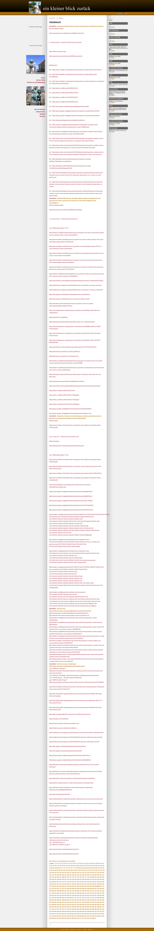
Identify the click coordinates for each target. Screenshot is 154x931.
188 (58, 879)
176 (83, 877)
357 (95, 895)
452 (58, 907)
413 (70, 902)
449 (50, 907)
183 (101, 877)
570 (78, 918)
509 (90, 911)
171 (70, 877)
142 (53, 875)
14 (71, 863)
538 (53, 916)
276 (58, 888)
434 (68, 904)
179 (90, 877)
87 (91, 868)
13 (69, 863)
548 (78, 916)
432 (63, 904)
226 (98, 881)
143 (55, 875)
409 (60, 902)
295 (50, 891)
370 (73, 897)
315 (100, 891)
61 (100, 865)
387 (60, 900)
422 (93, 902)
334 (93, 893)
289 (90, 888)
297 (55, 891)
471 (50, 909)
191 (65, 879)
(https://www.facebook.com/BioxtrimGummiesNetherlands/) (67, 666)
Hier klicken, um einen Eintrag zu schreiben (62, 861)
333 (90, 893)
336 (98, 893)
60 (98, 865)
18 (78, 863)
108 (79, 870)
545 (70, 916)
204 (98, 879)
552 (88, 916)
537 (50, 916)
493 (50, 911)
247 (95, 884)
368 (68, 897)
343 (60, 895)
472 (53, 909)
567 (70, 918)
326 (73, 893)
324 (68, 893)
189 (60, 879)
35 (53, 865)
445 (95, 904)
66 (53, 868)
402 (98, 900)
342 (58, 895)
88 (92, 868)
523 (70, 914)
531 (90, 914)
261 (75, 886)
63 (103, 865)
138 (98, 872)
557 (101, 916)
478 (68, 909)
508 (88, 911)
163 (50, 877)
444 (93, 904)
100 (59, 870)
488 (93, 909)
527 (80, 914)
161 (101, 875)
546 (73, 916)
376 (88, 897)
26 (93, 863)
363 (55, 897)
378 (93, 897)
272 (103, 886)
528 (83, 914)
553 (90, 916)
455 (65, 907)
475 (60, 909)
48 (76, 865)
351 (80, 895)
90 (96, 868)
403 (101, 900)
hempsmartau (61, 26)
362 (53, 897)
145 (60, 875)
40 (62, 865)
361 (50, 897)
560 (53, 918)
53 (85, 865)
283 (75, 888)
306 (78, 891)
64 (50, 868)
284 (78, 888)
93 (101, 868)
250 (103, 884)
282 (73, 888)
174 (78, 877)
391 (70, 900)
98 (55, 870)
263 (80, 886)
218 (78, 881)
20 (82, 863)
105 (72, 870)
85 (87, 868)
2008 (110, 61)
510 (93, 911)
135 (90, 872)
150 (73, 875)
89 (94, 868)
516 (53, 914)
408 (58, 902)
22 (85, 863)
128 (73, 872)
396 (83, 900)
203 (95, 879)
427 (50, 904)
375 (85, 897)
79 (76, 868)
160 (98, 875)
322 (63, 893)
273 (50, 888)
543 (65, 916)
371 (75, 897)
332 (88, 893)
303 (70, 891)
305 (75, 891)
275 (55, 888)
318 (53, 893)
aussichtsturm (113, 89)
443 (90, 904)
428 (53, 904)
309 (85, 891)
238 (73, 884)
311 (90, 891)
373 (80, 897)
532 (93, 914)
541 (60, 916)
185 (50, 879)
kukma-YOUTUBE (114, 37)
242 (83, 884)
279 (65, 888)
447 (101, 904)
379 (95, 897)
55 (89, 865)
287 (85, 888)
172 (73, 877)
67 (55, 868)
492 (103, 909)
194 (73, 879)
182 (98, 877)
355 (90, 895)
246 (93, 884)
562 (58, 918)
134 (88, 872)
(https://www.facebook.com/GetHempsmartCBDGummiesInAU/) (84, 26)
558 (103, 916)
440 (83, 904)
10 (64, 863)
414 (73, 902)
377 (90, 897)
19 (80, 863)
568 (73, 918)
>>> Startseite (59, 18)
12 (68, 863)
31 (101, 863)
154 (83, 875)
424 (98, 902)
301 (65, 891)
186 (53, 879)
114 (94, 870)
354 (88, 895)
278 (63, 888)
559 (50, 918)
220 (83, 881)
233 (60, 884)
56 (91, 865)
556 (98, 916)
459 (75, 907)
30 (100, 863)
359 (101, 895)
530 (88, 914)
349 (75, 895)
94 (103, 868)
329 (80, 893)
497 (60, 911)
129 (75, 872)
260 (73, 886)
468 (98, 907)
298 (58, 891)
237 (70, 884)
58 (94, 865)
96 (51, 870)
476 (63, 909)
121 (55, 872)
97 (53, 870)
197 (80, 879)
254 (58, 886)
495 (55, 911)
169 (65, 877)
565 (65, 918)
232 (58, 884)
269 (95, 886)
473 (55, 909)
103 (67, 870)
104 (69, 870)
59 (96, 865)
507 (85, 911)
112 (89, 870)
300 (63, 891)
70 (60, 868)
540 (58, 916)
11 (66, 863)
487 (90, 909)
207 (50, 881)
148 (68, 875)
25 (91, 863)
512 (98, 911)
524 (73, 914)
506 (83, 911)
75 (69, 868)
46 (73, 865)
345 (65, 895)
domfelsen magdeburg (116, 98)
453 (60, 907)
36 (55, 865)
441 (85, 904)
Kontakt (84, 929)
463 (85, 907)
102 (64, 870)
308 (83, 891)
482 (78, 909)
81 (80, 868)
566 (68, 918)
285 (80, 888)
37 (57, 865)
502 (73, 911)
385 (55, 900)
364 (58, 897)
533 (95, 914)
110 (84, 870)
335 (95, 893)
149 (70, 875)
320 (58, 893)
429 (55, 904)
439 (80, 904)
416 (78, 902)
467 (95, 907)
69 (59, 868)
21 (84, 863)
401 (95, 900)
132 (83, 872)
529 (85, 914)
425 (100, 902)
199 (85, 879)
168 (63, 877)
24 (89, 863)
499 (65, 911)
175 (80, 877)
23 (87, 863)
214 (68, 881)
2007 (110, 75)
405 (50, 902)
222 (88, 881)
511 (95, 911)
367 (65, 897)
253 (55, 886)
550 (83, 916)
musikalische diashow (116, 68)
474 (58, 909)
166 (58, 877)
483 (80, 909)
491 (101, 909)
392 (73, 900)
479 (70, 909)
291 (95, 888)
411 (65, 902)
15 (73, 863)
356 (93, 895)
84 (85, 868)
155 (85, 875)
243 (85, 884)
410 (63, 902)
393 (75, 900)
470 (103, 907)
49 (78, 865)
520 (63, 914)
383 (50, 900)
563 (60, 918)
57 (92, 865)
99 (57, 870)
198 (83, 879)
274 (53, 888)
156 (88, 875)
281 (70, 888)
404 (103, 900)
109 (82, 870)
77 (73, 868)
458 (73, 907)
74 (68, 868)
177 (85, 877)
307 (80, 891)
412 (68, 902)
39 (60, 865)
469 (101, 907)
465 (90, 907)
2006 (110, 82)
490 (98, 909)
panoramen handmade (116, 121)
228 (103, 881)
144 (58, 875)
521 (65, 914)
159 (95, 875)
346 (68, 895)
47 (75, 865)
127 (70, 872)
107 (77, 870)
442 (88, 904)
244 (88, 884)
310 (88, 891)
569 (75, 918)
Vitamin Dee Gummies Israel (65, 416)
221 (85, 881)
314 (98, 891)
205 (101, 879)
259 (70, 886)
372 (78, 897)
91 (98, 868)
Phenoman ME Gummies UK (65, 198)
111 (87, 870)
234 (63, 884)
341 (55, 895)
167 (60, 877)
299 (60, 891)
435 (70, 904)
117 (101, 870)
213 (65, 881)
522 (68, 914)
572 (83, 918)
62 (101, 865)
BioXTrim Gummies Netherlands (66, 664)
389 (65, 900)
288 (88, 888)
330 (83, 893)
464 (88, 907)
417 (80, 902)
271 (101, 886)
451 (55, 907)
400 (93, 900)
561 (55, 918)
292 (98, 888)
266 (88, 886)
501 (70, 911)
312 (93, 891)
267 (90, 886)
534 (98, 914)
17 (77, 863)
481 (75, 909)
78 (75, 868)
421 (90, 902)
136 (93, 872)
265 (85, 886)
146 (63, 875)
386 (58, 900)
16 (75, 863)
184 (103, 877)
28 (96, 863)
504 (78, 911)
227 (100, 881)
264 (83, 886)
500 (68, 911)
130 (78, 872)
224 (93, 881)
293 (101, 888)
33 (50, 865)
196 (78, 879)
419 (85, 902)
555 (95, 916)
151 (75, 875)
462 (83, 907)
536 (103, 914)
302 (68, 891)
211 (60, 881)
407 (55, 902)
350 (78, 895)
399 (90, 900)
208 (53, 881)
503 (75, 911)
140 (103, 872)
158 (93, 875)
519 (60, 914)
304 (73, 891)
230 (53, 884)
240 (78, 884)
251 (50, 886)
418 (83, 902)
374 (83, 897)
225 (95, 881)
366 (63, 897)
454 (63, 907)
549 (80, 916)
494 (53, 911)
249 (101, 884)
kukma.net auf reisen (115, 114)
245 (90, 884)
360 (103, 895)
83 (84, 868)
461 (80, 907)
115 (96, 870)
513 (100, 911)
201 (90, 879)
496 (58, 911)
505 (80, 911)
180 (93, 877)
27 (94, 863)
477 (65, 909)
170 (68, 877)
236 (68, 884)
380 (98, 897)
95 (50, 870)
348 (73, 895)
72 (64, 868)
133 (85, 872)
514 (103, 911)
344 (63, 895)
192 (68, 879)
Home (111, 20)
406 (53, 902)
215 (70, 881)
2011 (110, 23)
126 (68, 872)
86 (89, 868)
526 (78, 914)
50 (80, 865)
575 (90, 918)
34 (51, 865)
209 (55, 881)
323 (65, 893)
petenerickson (61, 608)
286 (83, 888)
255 (60, 886)
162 (103, 875)
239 (75, 884)
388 (63, 900)
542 (63, 916)
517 (55, 914)
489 (95, 909)
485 (85, 909)
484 (83, 909)
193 (70, 879)
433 (65, 904)
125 (65, 872)
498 (63, 911)
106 (74, 870)
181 (95, 877)
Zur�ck (51, 863)
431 (60, 904)
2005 (110, 105)
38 (59, 865)
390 (68, 900)
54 (87, 865)
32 (103, 863)
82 (82, 868)
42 (66, 865)
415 (75, 902)
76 (71, 868)
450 (53, 907)
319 (55, 893)
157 (90, 875)
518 (58, 914)
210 (58, 881)
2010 (110, 44)
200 (88, 879)
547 (75, 916)
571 (80, 918)
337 (101, 893)
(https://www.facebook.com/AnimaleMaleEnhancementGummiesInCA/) (70, 611)
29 (98, 863)
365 (60, 897)
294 (103, 888)
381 (101, 897)
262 (78, 886)
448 (103, 904)
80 (78, 868)
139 (100, 872)
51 (82, 865)
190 (63, 879)
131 (80, 872)
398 (88, 900)
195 (75, 879)
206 (103, 879)
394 (78, 900)
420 (88, 902)
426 (103, 902)
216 (73, 881)
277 (60, 888)
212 (63, 881)
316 (103, 891)
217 (75, 881)
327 (75, 893)
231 (55, 884)
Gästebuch (90, 929)
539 (55, 916)
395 (80, 900)
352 (83, 895)
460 (78, 907)
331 (85, 893)
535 (101, 914)
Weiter (94, 918)
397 (85, 900)
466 (93, 907)
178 (88, 877)
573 (85, 918)
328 (78, 893)
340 (53, 895)
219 (80, 881)
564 (63, 918)
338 (103, 893)
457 (70, 907)
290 (93, 888)
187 (55, 879)
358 (98, 895)
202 (93, 879)
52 (84, 865)
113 (91, 870)
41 (64, 865)
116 (99, 870)
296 (53, 891)
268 (93, 886)
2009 (110, 54)
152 (78, 875)
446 (98, 904)
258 (68, 886)
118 (103, 870)
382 (103, 897)
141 (50, 875)
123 (60, 872)
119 (50, 872)
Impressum (79, 929)
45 (71, 865)
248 (98, 884)
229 (50, 884)
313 (95, 891)
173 (75, 877)
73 (66, 868)
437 (75, 904)
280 (68, 888)
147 (65, 875)
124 (63, 872)
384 (53, 900)
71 (62, 868)
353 (85, 895)
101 (62, 870)
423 (95, 902)
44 (69, 865)
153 (80, 875)
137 (95, 872)
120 (53, 872)
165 (55, 877)
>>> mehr (112, 27)
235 (65, 884)
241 (80, 884)
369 (70, 897)
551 (85, 916)
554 (93, 916)
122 (58, 872)
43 (68, 865)
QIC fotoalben (113, 128)
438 (78, 904)
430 (58, 904)
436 (73, 904)
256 (63, 886)
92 (100, 868)
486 (88, 909)
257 (65, 886)
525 (75, 914)
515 (50, 914)
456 (68, 907)
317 (50, 893)
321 (60, 893)
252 (53, 886)
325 (70, 893)
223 (90, 881)
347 (70, 895)
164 (53, 877)
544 (68, 916)
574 (88, 918)
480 (73, 909)
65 (51, 868)
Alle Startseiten (114, 30)
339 (50, 895)
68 (57, 868)
